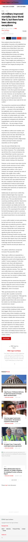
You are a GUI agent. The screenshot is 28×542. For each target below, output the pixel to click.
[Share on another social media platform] (24, 38)
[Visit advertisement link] (14, 498)
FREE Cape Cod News (8, 6)
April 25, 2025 (17, 448)
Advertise (8, 528)
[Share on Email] (19, 38)
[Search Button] (25, 2)
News (5, 390)
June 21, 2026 (17, 397)
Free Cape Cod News (10, 2)
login (6, 485)
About (3, 528)
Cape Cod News (21, 6)
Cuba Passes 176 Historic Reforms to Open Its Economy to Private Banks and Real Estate (14, 393)
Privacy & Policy (16, 528)
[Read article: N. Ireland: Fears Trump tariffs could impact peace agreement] (14, 436)
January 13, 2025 (18, 475)
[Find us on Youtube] (4, 538)
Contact (23, 528)
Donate (4, 530)
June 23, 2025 (17, 423)
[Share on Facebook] (14, 38)
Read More (6, 338)
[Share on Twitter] (8, 38)
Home (3, 11)
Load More (14, 480)
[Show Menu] (23, 2)
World (7, 11)
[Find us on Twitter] (2, 538)
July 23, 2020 (6, 32)
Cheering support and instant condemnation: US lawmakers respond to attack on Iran (12, 419)
